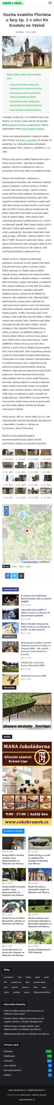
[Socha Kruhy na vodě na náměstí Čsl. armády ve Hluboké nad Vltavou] (40, 843)
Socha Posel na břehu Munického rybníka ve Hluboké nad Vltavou (13, 921)
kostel (46, 977)
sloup (44, 987)
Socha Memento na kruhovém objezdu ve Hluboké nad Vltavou (13, 952)
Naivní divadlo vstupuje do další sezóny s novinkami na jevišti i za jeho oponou (35, 627)
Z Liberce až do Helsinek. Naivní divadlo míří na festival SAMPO (36, 598)
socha (28, 566)
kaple (37, 977)
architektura (9, 977)
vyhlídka (16, 992)
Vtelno (14, 566)
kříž (5, 982)
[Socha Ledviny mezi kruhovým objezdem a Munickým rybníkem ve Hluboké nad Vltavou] (40, 906)
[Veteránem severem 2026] (10, 679)
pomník (15, 987)
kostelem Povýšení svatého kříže (23, 125)
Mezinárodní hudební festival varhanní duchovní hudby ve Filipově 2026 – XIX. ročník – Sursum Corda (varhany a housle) (36, 648)
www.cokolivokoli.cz (17, 1090)
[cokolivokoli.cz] (12, 2)
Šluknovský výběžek (42, 992)
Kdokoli (7, 1075)
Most (21, 566)
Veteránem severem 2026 (33, 676)
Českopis (8, 1051)
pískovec (25, 987)
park (6, 987)
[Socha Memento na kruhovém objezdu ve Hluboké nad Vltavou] (14, 937)
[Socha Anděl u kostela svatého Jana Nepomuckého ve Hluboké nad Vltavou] (14, 874)
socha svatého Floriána (32, 128)
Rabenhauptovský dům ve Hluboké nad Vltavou (26, 1034)
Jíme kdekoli (10, 1065)
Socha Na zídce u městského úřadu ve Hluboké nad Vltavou (39, 889)
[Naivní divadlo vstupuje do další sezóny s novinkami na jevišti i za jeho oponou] (10, 628)
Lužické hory (16, 982)
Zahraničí (8, 1061)
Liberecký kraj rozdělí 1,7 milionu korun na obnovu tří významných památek (35, 613)
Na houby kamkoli (12, 1070)
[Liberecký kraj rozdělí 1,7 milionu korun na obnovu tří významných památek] (10, 613)
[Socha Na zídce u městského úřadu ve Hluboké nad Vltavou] (40, 874)
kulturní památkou (29, 140)
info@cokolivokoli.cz (37, 1090)
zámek (26, 992)
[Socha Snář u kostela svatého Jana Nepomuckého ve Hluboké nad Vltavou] (14, 843)
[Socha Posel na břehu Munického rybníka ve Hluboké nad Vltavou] (14, 906)
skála (35, 987)
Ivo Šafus (20, 32)
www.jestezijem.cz (27, 1099)
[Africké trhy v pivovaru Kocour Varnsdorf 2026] (10, 666)
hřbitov (28, 977)
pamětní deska (40, 982)
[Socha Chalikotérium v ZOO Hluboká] (40, 937)
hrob (19, 977)
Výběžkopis (9, 1056)
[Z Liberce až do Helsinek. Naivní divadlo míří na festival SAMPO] (10, 599)
